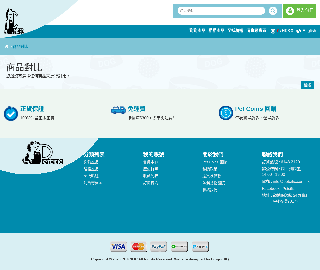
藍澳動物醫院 (213, 183)
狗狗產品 (198, 30)
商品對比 (20, 47)
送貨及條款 (211, 176)
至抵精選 (236, 30)
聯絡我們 (210, 190)
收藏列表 (150, 176)
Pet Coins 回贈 (214, 162)
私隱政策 (210, 169)
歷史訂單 (150, 169)
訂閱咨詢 (150, 183)
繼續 (307, 85)
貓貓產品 (216, 30)
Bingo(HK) (220, 259)
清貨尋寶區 (256, 30)
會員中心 (150, 162)
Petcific (289, 188)
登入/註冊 (305, 10)
